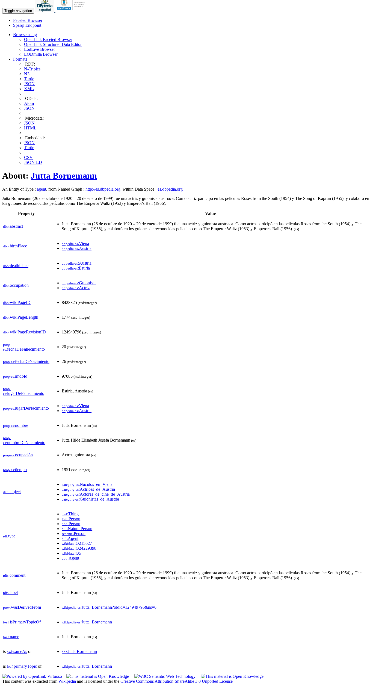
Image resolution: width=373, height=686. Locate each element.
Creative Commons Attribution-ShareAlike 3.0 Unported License (176, 681)
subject (12, 491)
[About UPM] (71, 10)
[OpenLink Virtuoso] (32, 676)
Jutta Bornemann (64, 176)
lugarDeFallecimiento (23, 391)
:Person (71, 518)
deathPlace (15, 265)
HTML (30, 128)
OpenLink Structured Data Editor (53, 44)
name (11, 636)
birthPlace (15, 246)
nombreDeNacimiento (24, 440)
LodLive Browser (39, 49)
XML (29, 88)
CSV (28, 157)
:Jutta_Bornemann (87, 622)
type (9, 536)
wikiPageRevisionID (24, 332)
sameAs (17, 651)
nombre (15, 425)
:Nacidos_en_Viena (87, 484)
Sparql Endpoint (27, 25)
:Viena (75, 243)
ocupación (18, 455)
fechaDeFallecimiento (24, 346)
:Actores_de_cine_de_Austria (96, 494)
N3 (26, 74)
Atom (29, 103)
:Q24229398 (79, 548)
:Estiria (76, 268)
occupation (16, 285)
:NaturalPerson (77, 528)
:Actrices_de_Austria (88, 489)
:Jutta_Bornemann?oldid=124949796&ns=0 (109, 607)
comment (14, 575)
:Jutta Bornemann (79, 651)
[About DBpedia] (45, 10)
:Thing (70, 513)
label (10, 592)
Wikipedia (67, 681)
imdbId (15, 376)
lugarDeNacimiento (26, 408)
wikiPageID (17, 302)
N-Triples (32, 69)
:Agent (70, 538)
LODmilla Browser (41, 54)
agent (41, 189)
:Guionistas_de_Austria (90, 499)
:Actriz (76, 287)
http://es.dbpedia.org (102, 189)
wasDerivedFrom (22, 607)
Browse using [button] (25, 34)
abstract (13, 226)
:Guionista (79, 282)
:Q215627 (77, 543)
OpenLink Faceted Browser (48, 39)
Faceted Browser (27, 20)
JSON (29, 83)
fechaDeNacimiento (26, 361)
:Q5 (71, 553)
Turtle (29, 78)
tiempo (15, 469)
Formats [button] (20, 59)
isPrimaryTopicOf (22, 622)
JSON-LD (33, 162)
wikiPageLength (20, 317)
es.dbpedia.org (170, 189)
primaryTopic (22, 666)
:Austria (76, 248)
